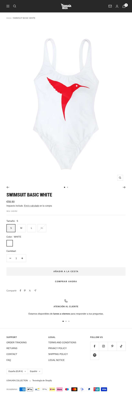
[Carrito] (124, 6)
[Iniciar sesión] (117, 6)
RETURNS (11, 348)
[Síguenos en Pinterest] (112, 346)
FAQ (8, 360)
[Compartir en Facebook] (20, 290)
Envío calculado (31, 206)
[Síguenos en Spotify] (94, 355)
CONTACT (11, 354)
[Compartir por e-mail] (35, 290)
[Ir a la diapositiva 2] (67, 187)
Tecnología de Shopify (42, 380)
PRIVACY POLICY (57, 348)
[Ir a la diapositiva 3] (68, 321)
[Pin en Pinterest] (25, 290)
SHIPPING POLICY (58, 354)
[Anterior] (7, 187)
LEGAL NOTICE (56, 360)
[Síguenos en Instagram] (103, 346)
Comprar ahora (66, 281)
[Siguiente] (124, 187)
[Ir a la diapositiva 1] (64, 187)
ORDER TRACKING (16, 342)
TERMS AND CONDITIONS (62, 342)
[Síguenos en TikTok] (121, 346)
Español (33, 371)
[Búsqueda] (14, 6)
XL (42, 228)
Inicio (8, 18)
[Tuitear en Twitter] (29, 290)
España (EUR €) (16, 371)
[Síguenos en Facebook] (94, 346)
